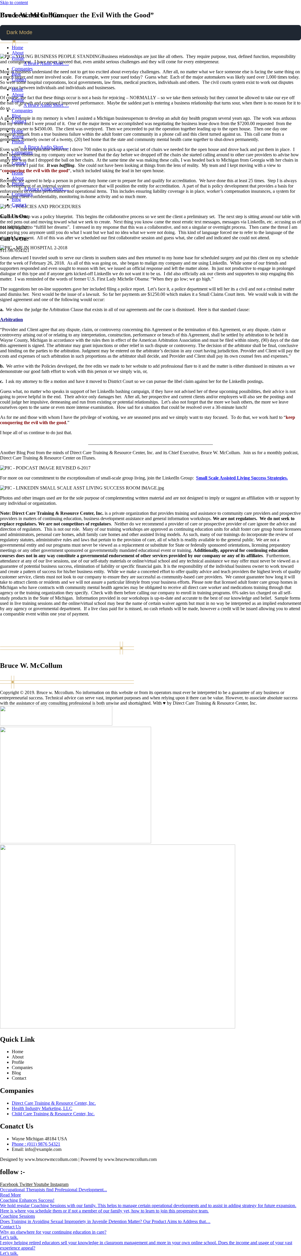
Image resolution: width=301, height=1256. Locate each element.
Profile (18, 58)
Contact (19, 79)
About (18, 52)
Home (17, 47)
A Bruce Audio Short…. (46, 63)
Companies (22, 68)
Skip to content (14, 2)
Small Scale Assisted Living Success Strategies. (242, 477)
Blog (16, 74)
